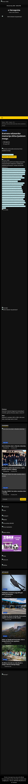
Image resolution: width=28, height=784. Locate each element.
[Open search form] (25, 117)
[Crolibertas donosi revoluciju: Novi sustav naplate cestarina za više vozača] (14, 606)
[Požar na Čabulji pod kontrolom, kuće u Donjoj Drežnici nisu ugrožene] (14, 630)
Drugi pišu (4, 130)
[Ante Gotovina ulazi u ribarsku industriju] (14, 436)
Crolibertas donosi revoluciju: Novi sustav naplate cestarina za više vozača (14, 616)
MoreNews (21, 780)
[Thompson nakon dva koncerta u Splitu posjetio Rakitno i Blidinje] (14, 458)
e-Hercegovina (14, 10)
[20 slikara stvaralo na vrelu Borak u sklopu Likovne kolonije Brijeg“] (14, 653)
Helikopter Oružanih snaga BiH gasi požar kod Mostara (12, 593)
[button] (2, 117)
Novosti (5, 589)
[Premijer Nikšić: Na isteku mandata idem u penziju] (14, 481)
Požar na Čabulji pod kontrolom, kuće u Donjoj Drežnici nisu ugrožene (13, 640)
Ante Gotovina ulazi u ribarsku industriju (14, 446)
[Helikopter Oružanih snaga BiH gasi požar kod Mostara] (14, 583)
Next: (13, 417)
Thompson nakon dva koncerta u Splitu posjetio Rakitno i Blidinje (13, 468)
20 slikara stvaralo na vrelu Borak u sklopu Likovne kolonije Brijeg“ (12, 663)
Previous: (13, 411)
